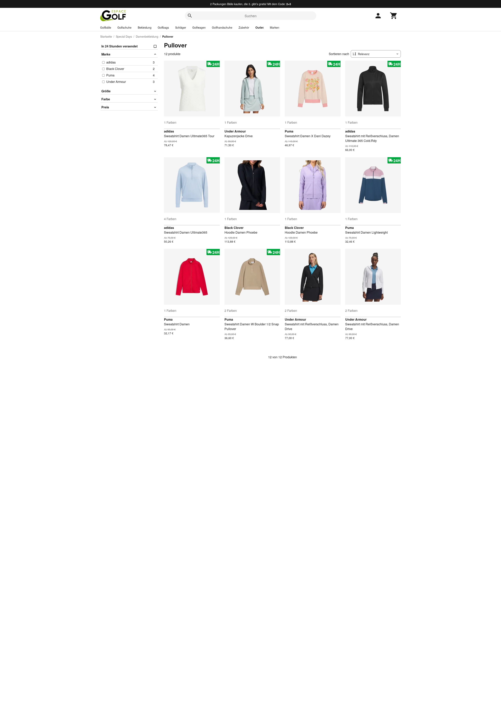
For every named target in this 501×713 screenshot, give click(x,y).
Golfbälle (105, 27)
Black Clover (233, 227)
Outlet (259, 27)
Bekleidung (144, 27)
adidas (169, 131)
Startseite (106, 36)
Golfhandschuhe (222, 27)
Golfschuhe (124, 27)
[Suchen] (190, 15)
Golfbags (163, 27)
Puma (289, 131)
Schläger (180, 27)
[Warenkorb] (394, 16)
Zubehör (244, 27)
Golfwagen (199, 27)
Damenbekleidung (147, 36)
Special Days (124, 36)
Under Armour (235, 131)
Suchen (251, 15)
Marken (274, 27)
